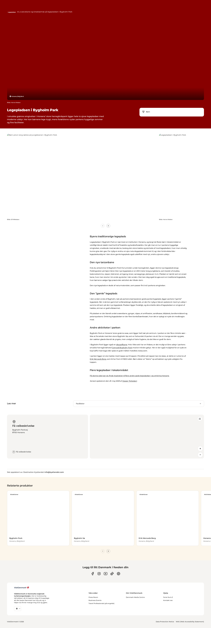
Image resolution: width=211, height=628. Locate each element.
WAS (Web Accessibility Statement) (190, 622)
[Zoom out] (200, 454)
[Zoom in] (200, 448)
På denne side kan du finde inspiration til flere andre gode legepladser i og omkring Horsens (129, 376)
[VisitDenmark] (21, 588)
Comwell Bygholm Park (122, 348)
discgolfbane (121, 345)
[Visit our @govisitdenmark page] (112, 574)
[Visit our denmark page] (93, 574)
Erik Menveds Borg (98, 359)
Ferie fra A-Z (168, 597)
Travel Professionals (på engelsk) (101, 603)
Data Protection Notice (165, 622)
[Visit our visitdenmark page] (105, 574)
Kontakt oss (168, 600)
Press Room (93, 597)
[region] (147, 437)
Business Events (95, 600)
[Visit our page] (99, 574)
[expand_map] (199, 418)
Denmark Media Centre (135, 597)
